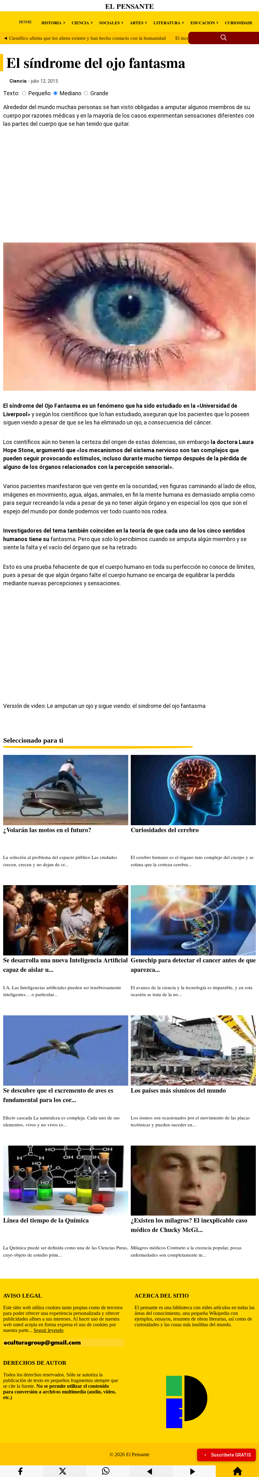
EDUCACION (202, 23)
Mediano (70, 93)
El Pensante (129, 6)
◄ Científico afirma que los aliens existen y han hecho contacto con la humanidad (84, 38)
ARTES (136, 23)
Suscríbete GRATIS (231, 1454)
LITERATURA (167, 23)
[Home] (237, 1474)
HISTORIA (51, 23)
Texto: (11, 93)
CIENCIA (80, 23)
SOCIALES (109, 23)
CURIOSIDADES (240, 23)
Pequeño (39, 93)
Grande (99, 93)
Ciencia (18, 81)
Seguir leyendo (48, 1330)
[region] (129, 184)
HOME (25, 22)
